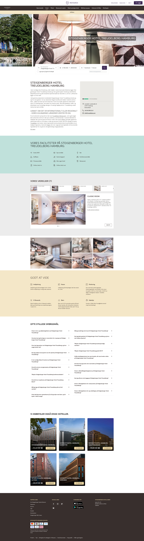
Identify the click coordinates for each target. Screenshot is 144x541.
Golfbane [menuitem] (72, 12)
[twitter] (61, 503)
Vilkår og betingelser (78, 538)
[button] (51, 253)
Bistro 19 (64, 119)
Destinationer (33, 513)
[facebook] (53, 503)
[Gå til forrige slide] (2, 38)
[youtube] (53, 508)
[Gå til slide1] (70, 61)
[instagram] (57, 503)
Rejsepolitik (69, 538)
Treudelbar (33, 123)
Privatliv (32, 538)
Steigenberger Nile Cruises (36, 515)
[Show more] (33, 239)
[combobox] (47, 68)
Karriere (32, 506)
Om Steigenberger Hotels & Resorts (38, 502)
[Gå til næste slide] (113, 188)
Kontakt (32, 511)
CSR (31, 509)
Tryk (36, 538)
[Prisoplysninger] (42, 448)
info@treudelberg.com (90, 113)
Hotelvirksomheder (61, 538)
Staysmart (32, 504)
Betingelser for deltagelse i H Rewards (47, 538)
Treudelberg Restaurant (59, 116)
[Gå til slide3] (73, 61)
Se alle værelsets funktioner (93, 210)
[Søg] (104, 68)
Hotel (46, 8)
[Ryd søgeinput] (56, 68)
